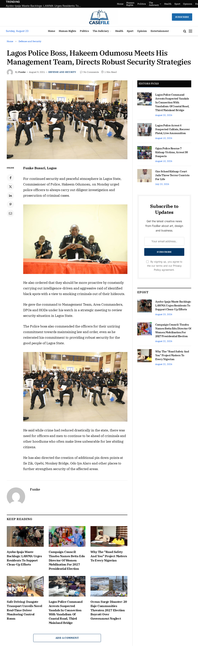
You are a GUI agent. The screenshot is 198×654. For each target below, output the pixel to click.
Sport (130, 31)
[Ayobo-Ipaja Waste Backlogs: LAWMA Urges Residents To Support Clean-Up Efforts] (25, 536)
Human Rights (159, 3)
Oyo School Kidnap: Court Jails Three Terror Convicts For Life (172, 175)
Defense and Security (62, 72)
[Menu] (190, 31)
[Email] (10, 213)
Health (119, 31)
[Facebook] (10, 177)
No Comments (91, 72)
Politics (170, 3)
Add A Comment (67, 638)
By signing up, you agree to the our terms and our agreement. (164, 265)
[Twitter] (10, 186)
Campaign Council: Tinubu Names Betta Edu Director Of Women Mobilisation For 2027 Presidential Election (44, 5)
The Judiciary (182, 3)
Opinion (142, 31)
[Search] (185, 31)
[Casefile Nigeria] (99, 17)
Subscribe (182, 16)
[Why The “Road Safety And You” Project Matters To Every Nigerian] (108, 536)
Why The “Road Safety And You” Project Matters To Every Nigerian (108, 556)
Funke (22, 72)
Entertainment (160, 31)
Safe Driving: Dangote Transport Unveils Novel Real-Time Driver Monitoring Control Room (24, 610)
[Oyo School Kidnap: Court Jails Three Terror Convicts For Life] (144, 175)
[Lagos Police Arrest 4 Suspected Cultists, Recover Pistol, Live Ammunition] (144, 129)
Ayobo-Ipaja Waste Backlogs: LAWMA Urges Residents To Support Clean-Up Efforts (24, 558)
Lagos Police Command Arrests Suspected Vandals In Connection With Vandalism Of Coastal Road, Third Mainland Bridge (66, 612)
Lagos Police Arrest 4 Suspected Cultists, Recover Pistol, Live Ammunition (172, 129)
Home (148, 3)
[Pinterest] (10, 204)
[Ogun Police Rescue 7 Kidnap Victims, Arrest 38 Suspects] (144, 152)
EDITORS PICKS (149, 83)
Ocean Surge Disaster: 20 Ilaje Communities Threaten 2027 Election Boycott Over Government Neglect (108, 610)
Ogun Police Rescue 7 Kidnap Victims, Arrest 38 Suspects (171, 152)
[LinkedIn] (10, 195)
